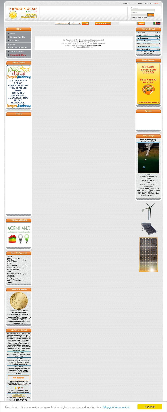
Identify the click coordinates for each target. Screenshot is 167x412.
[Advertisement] (83, 13)
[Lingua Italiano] (155, 24)
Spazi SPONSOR (17, 51)
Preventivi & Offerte (18, 55)
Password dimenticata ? (139, 17)
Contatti (133, 3)
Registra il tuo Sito (145, 3)
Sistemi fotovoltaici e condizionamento (14, 268)
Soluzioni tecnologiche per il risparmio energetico (14, 274)
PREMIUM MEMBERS (18, 48)
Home (125, 3)
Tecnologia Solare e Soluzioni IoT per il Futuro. (14, 280)
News (156, 3)
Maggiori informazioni (116, 407)
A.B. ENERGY (12, 265)
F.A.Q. (12, 44)
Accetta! (150, 407)
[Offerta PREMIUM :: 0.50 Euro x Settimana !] (19, 309)
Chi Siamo (14, 41)
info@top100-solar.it (93, 45)
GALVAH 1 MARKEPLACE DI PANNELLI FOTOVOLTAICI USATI (13, 260)
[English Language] (158, 24)
